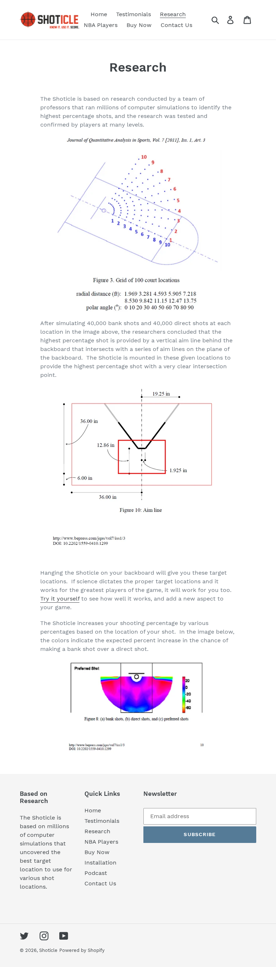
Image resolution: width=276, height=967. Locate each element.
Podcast (95, 873)
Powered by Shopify (82, 950)
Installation (100, 862)
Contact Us (100, 883)
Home (92, 810)
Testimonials (101, 820)
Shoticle (48, 950)
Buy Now (97, 852)
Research (97, 831)
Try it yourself (59, 598)
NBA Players (101, 841)
